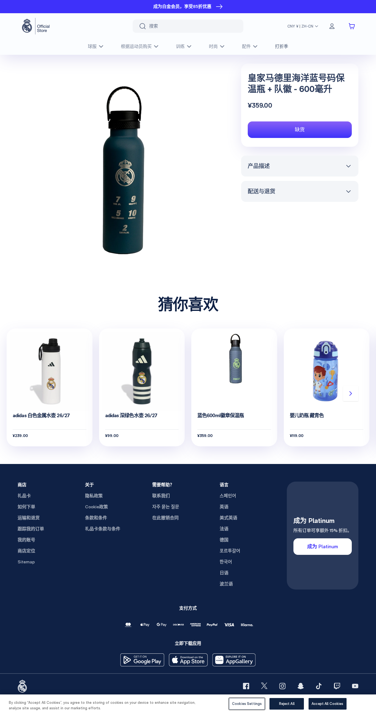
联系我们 (161, 495)
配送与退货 (261, 191)
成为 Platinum (322, 546)
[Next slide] (350, 393)
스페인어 (228, 495)
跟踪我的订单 (31, 528)
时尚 (213, 46)
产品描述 (259, 166)
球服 (92, 46)
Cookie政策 (96, 506)
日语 (224, 572)
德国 (224, 539)
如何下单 (26, 506)
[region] (188, 704)
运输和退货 (29, 517)
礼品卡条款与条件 (102, 528)
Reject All (287, 704)
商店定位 (26, 550)
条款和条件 (96, 517)
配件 (246, 46)
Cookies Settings (247, 704)
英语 (224, 506)
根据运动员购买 (136, 46)
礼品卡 (24, 495)
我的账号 (26, 539)
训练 (180, 46)
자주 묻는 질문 (165, 506)
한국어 (226, 561)
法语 (224, 528)
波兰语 (226, 584)
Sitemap (26, 561)
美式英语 (228, 517)
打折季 (281, 46)
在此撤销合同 (165, 517)
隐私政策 (94, 495)
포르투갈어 (230, 550)
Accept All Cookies (327, 704)
